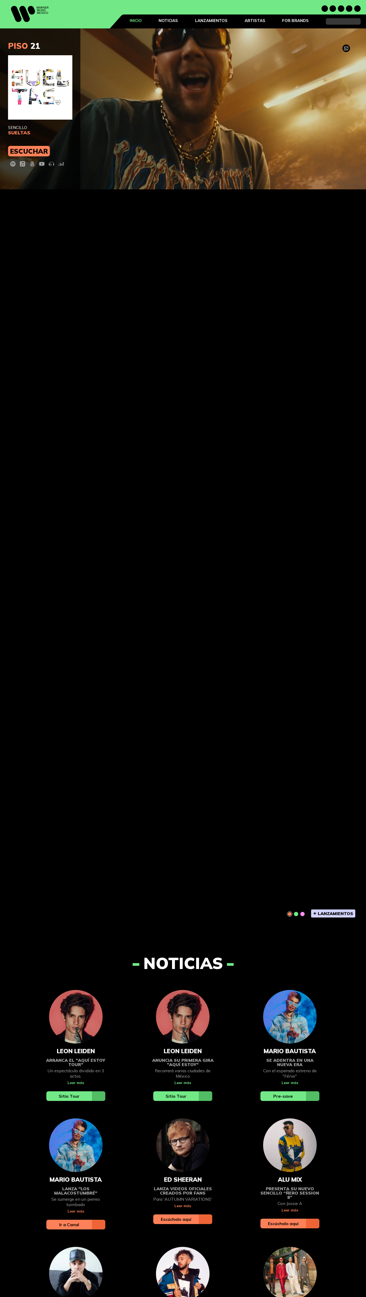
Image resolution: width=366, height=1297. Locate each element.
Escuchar (29, 151)
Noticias (168, 20)
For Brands (295, 20)
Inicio (136, 20)
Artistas (255, 20)
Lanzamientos (211, 20)
